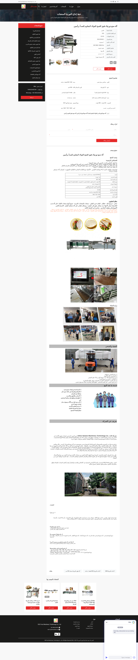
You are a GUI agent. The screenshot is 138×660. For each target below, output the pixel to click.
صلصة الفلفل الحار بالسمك (34, 40)
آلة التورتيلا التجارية (36, 71)
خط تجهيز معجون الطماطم (34, 61)
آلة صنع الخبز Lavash (35, 74)
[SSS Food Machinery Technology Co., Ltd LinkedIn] (115, 1)
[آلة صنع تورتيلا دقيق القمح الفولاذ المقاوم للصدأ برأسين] (63, 43)
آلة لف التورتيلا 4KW (109, 571)
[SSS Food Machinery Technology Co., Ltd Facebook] (117, 1)
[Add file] (134, 657)
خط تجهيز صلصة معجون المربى (33, 44)
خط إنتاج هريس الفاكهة (35, 37)
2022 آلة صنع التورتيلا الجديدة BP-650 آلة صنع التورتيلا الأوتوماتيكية (88, 602)
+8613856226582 (36, 92)
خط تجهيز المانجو (36, 64)
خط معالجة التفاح (36, 77)
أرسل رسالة (106, 140)
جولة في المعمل (76, 624)
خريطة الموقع (90, 626)
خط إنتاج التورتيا (80, 17)
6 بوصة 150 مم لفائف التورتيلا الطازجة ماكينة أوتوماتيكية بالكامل (33, 602)
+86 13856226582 (32, 89)
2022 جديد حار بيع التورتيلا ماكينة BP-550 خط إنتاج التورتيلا (70, 602)
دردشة (31, 97)
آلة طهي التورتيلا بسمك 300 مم (73, 571)
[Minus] (106, 622)
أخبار (92, 622)
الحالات (91, 624)
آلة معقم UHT (37, 57)
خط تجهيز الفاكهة (36, 34)
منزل (86, 17)
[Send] (106, 657)
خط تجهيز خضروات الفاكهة (34, 51)
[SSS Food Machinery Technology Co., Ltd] (23, 6)
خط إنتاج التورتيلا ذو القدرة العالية (52, 601)
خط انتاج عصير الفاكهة (35, 47)
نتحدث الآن (109, 69)
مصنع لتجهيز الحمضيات (35, 67)
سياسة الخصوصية (89, 628)
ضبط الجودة (77, 626)
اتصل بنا (78, 628)
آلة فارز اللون (37, 54)
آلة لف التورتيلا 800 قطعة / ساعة (92, 571)
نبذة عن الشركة (76, 622)
